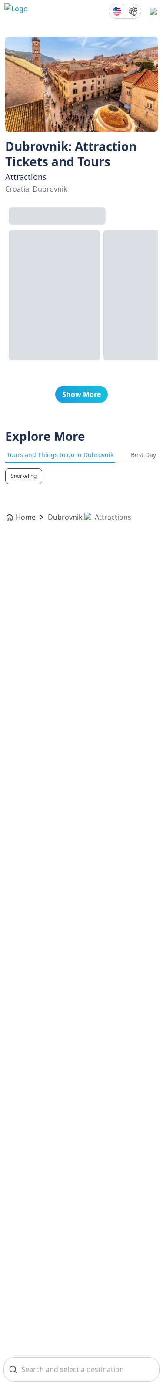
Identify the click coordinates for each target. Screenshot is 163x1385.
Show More (81, 394)
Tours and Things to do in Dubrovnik (60, 454)
